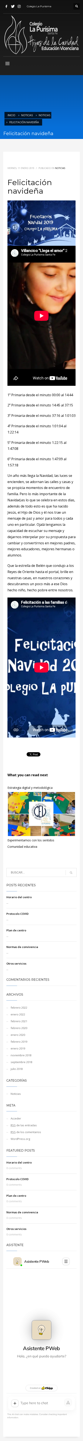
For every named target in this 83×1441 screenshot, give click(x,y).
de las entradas (24, 1125)
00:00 (56, 395)
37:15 (69, 405)
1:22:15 (57, 442)
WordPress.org (20, 1139)
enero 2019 (18, 1048)
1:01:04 (57, 426)
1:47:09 (57, 459)
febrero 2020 (19, 1028)
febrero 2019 (19, 1042)
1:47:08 (12, 448)
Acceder (16, 1118)
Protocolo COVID (17, 914)
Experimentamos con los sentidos (30, 840)
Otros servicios (16, 963)
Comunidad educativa (22, 847)
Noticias (27, 115)
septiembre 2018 (21, 1062)
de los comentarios (26, 1132)
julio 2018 (17, 1069)
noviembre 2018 (21, 1055)
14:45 (56, 405)
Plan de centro (16, 930)
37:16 (56, 415)
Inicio (11, 115)
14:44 (69, 395)
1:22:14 (12, 432)
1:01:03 (70, 415)
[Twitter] (13, 6)
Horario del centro (19, 897)
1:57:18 (12, 465)
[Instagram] (19, 6)
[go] (71, 872)
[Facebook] (6, 6)
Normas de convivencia (22, 947)
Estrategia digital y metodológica (30, 788)
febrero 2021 (19, 1021)
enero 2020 (18, 1035)
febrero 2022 (19, 1007)
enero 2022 (18, 1014)
